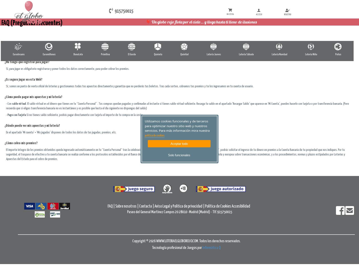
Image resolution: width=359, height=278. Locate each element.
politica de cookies (155, 135)
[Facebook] (340, 213)
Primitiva (105, 54)
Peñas (338, 54)
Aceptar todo (179, 143)
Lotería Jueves (214, 54)
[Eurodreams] (19, 46)
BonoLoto (78, 54)
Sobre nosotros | (127, 206)
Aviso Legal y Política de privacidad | (180, 206)
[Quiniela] (158, 46)
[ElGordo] (132, 46)
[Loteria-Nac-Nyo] (311, 46)
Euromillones (49, 54)
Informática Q (211, 248)
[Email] (349, 213)
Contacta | (146, 206)
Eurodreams (19, 54)
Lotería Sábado (246, 54)
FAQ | (111, 206)
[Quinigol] (184, 46)
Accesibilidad (241, 206)
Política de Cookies (218, 206)
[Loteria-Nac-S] (246, 46)
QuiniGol (184, 54)
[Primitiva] (105, 46)
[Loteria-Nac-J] (214, 46)
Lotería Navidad (279, 54)
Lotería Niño (311, 54)
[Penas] (338, 46)
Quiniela (158, 54)
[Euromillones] (49, 46)
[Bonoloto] (78, 46)
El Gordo (132, 54)
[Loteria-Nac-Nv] (279, 46)
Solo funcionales (179, 155)
